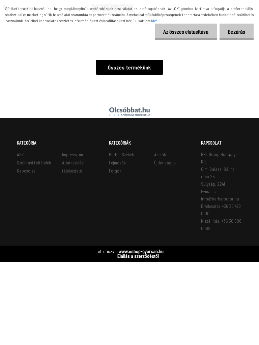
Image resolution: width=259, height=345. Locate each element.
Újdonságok (165, 162)
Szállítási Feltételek (34, 162)
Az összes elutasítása (185, 31)
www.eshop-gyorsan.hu (141, 251)
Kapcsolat (26, 171)
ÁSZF (21, 154)
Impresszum (72, 154)
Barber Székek (121, 154)
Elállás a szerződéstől (138, 256)
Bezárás (236, 31)
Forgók (115, 171)
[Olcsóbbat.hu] (129, 111)
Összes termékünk (129, 67)
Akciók (160, 154)
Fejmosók (117, 162)
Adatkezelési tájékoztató (73, 167)
